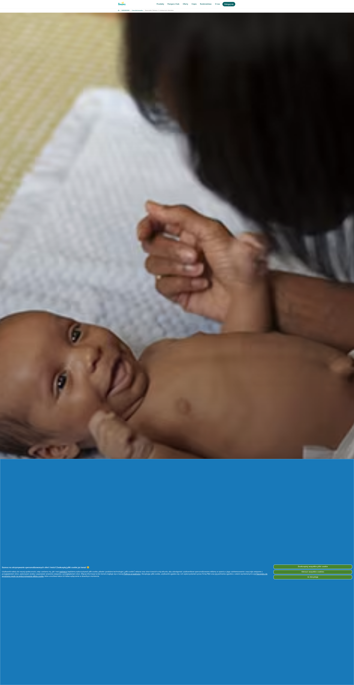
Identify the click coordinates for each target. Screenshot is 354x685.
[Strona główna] (122, 4)
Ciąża (194, 4)
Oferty (185, 4)
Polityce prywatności (132, 574)
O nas (217, 4)
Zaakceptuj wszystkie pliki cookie (313, 567)
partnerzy (63, 572)
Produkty (160, 4)
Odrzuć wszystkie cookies (313, 572)
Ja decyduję (312, 577)
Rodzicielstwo (206, 4)
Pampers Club (173, 4)
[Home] (118, 10)
